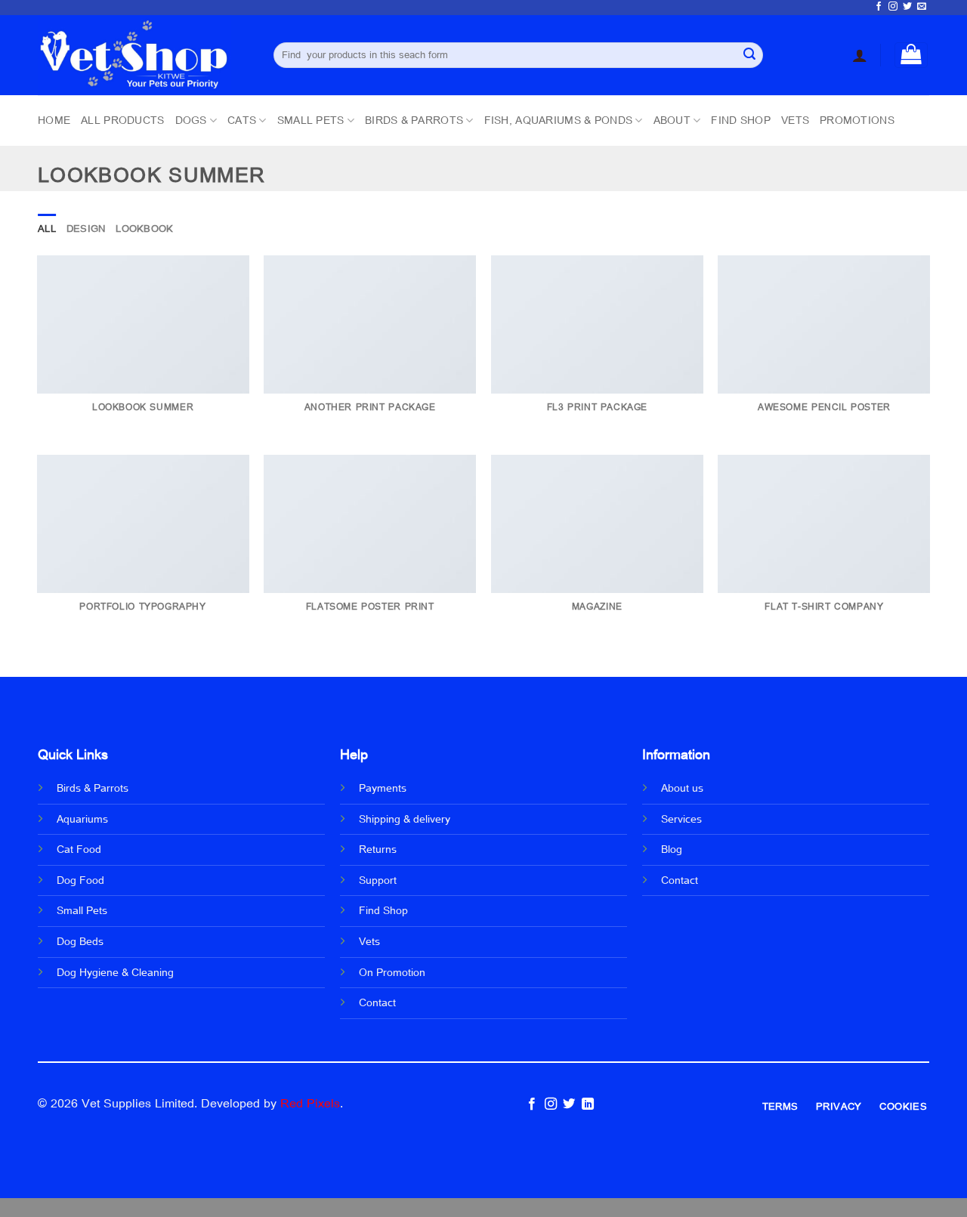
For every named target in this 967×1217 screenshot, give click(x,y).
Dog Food (80, 881)
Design (86, 228)
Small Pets (310, 120)
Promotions (857, 120)
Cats (241, 120)
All (47, 228)
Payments (382, 788)
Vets (795, 120)
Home (54, 120)
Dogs (191, 120)
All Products (122, 120)
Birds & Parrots (414, 120)
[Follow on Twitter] (907, 7)
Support (378, 881)
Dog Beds (80, 942)
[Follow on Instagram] (892, 7)
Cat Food (79, 850)
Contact (377, 1003)
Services (681, 819)
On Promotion (392, 973)
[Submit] (749, 55)
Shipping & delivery (404, 819)
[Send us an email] (921, 7)
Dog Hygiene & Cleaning (115, 973)
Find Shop (741, 120)
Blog (671, 850)
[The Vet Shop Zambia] (144, 55)
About (671, 120)
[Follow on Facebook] (878, 7)
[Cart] (911, 55)
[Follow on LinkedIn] (587, 1104)
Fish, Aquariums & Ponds (558, 120)
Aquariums (82, 819)
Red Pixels (310, 1104)
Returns (378, 850)
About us (682, 788)
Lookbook (144, 228)
